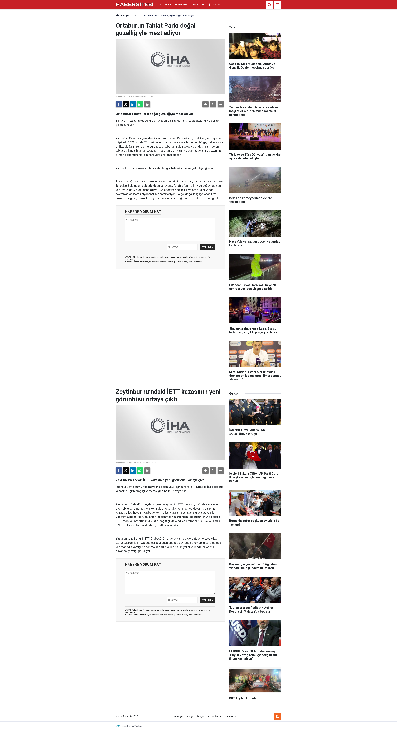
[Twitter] (126, 104)
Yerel (136, 15)
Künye (190, 716)
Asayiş (205, 4)
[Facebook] (119, 104)
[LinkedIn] (133, 104)
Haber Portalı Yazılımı (131, 726)
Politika (166, 4)
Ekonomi (181, 4)
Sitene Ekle (230, 716)
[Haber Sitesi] (135, 4)
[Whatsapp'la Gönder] (140, 104)
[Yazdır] (147, 104)
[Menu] (277, 5)
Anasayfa (124, 15)
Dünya (194, 4)
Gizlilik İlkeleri (214, 716)
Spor (216, 4)
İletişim (200, 716)
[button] (205, 104)
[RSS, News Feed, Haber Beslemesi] (277, 716)
